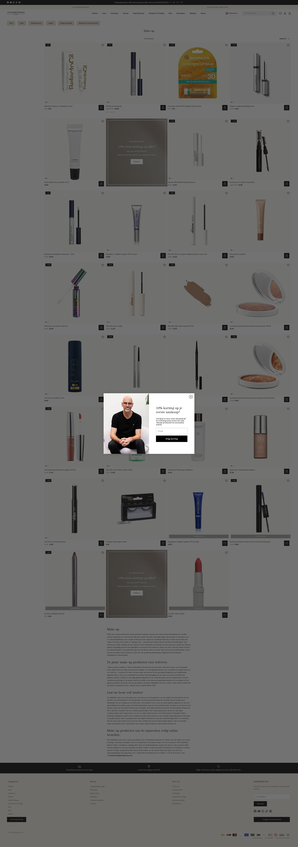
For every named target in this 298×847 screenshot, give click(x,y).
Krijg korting (172, 438)
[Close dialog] (191, 397)
